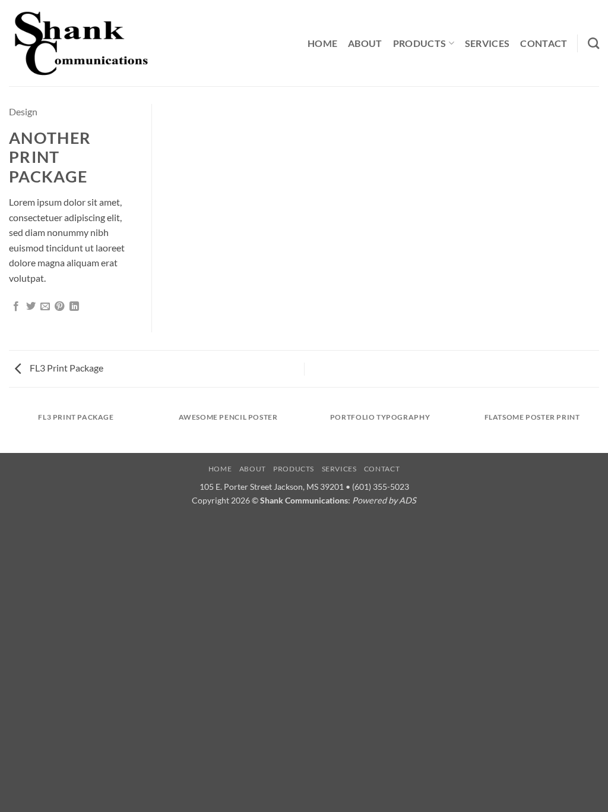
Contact (543, 43)
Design (23, 111)
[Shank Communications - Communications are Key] (81, 43)
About (365, 43)
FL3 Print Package (65, 367)
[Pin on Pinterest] (59, 306)
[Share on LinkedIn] (74, 306)
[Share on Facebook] (16, 306)
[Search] (593, 43)
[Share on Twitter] (31, 306)
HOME (322, 43)
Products (419, 43)
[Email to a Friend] (45, 306)
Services (487, 43)
